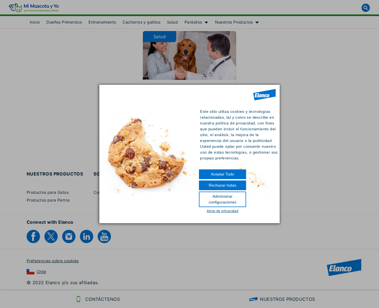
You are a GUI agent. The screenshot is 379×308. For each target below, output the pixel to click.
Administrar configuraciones (222, 199)
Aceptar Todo (222, 174)
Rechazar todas (222, 185)
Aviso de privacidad (223, 211)
